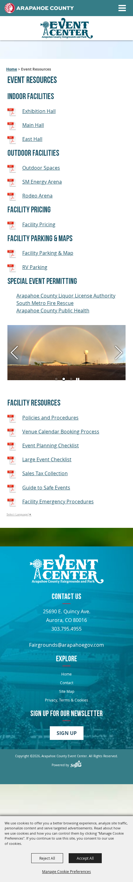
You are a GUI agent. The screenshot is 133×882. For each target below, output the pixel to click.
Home (11, 69)
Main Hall (33, 125)
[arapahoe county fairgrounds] (66, 28)
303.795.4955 (66, 628)
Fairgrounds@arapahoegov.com (66, 644)
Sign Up (67, 733)
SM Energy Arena (42, 181)
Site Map (66, 691)
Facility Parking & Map (47, 253)
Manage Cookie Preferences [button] (66, 871)
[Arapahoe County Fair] (66, 569)
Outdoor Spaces (41, 167)
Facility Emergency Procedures (58, 501)
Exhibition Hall (39, 111)
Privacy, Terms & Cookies (66, 699)
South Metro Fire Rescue (45, 303)
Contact (66, 682)
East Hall (32, 139)
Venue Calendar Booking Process (60, 431)
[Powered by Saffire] (76, 763)
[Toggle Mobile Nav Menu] (122, 8)
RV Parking (34, 267)
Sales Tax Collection (45, 473)
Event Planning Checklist (50, 445)
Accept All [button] (85, 858)
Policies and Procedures (50, 417)
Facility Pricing (38, 224)
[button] (15, 352)
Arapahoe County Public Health (52, 310)
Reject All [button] (47, 858)
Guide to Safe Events (46, 487)
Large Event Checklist (46, 459)
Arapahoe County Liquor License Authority (65, 295)
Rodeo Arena (37, 195)
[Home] (39, 8)
